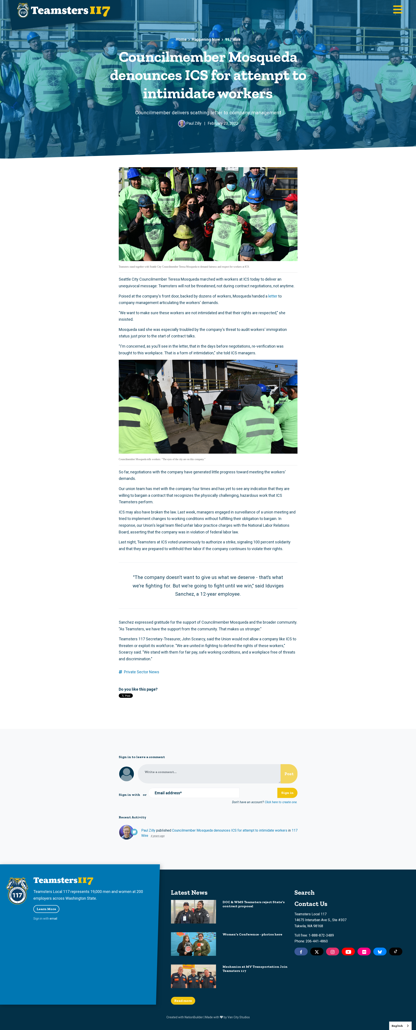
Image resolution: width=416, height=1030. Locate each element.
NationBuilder (194, 1017)
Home (181, 39)
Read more (183, 1001)
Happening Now (206, 39)
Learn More (46, 909)
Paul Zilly (148, 830)
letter (272, 296)
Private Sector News (141, 672)
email (53, 918)
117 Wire (232, 39)
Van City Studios (239, 1017)
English (397, 1025)
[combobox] (400, 1026)
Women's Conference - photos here (252, 934)
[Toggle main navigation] (398, 10)
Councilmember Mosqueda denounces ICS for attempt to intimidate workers (229, 830)
